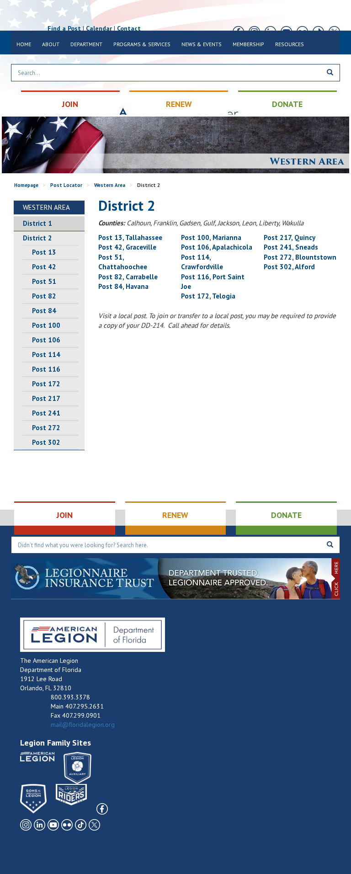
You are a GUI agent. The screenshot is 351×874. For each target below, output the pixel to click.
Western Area (109, 185)
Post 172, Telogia (208, 296)
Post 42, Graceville (127, 247)
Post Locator (66, 185)
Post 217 (46, 398)
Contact (129, 28)
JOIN (70, 104)
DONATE (287, 104)
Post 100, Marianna (211, 237)
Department (86, 44)
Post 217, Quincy (289, 237)
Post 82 (44, 296)
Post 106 (46, 340)
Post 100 (46, 325)
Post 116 (46, 369)
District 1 (37, 223)
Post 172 (46, 383)
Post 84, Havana (123, 286)
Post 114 (46, 354)
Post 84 (44, 310)
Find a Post (64, 28)
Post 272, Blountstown (300, 257)
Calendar (99, 28)
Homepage (26, 185)
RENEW (179, 104)
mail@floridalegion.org (83, 724)
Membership (248, 44)
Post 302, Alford (289, 266)
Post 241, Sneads (291, 247)
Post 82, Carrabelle (128, 276)
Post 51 (44, 281)
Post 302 (46, 442)
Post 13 (44, 252)
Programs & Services (141, 44)
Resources (289, 44)
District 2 (37, 238)
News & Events (201, 44)
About (50, 44)
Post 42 (44, 266)
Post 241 (46, 413)
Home (23, 44)
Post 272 (46, 427)
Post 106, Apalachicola (216, 247)
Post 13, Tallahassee (130, 237)
